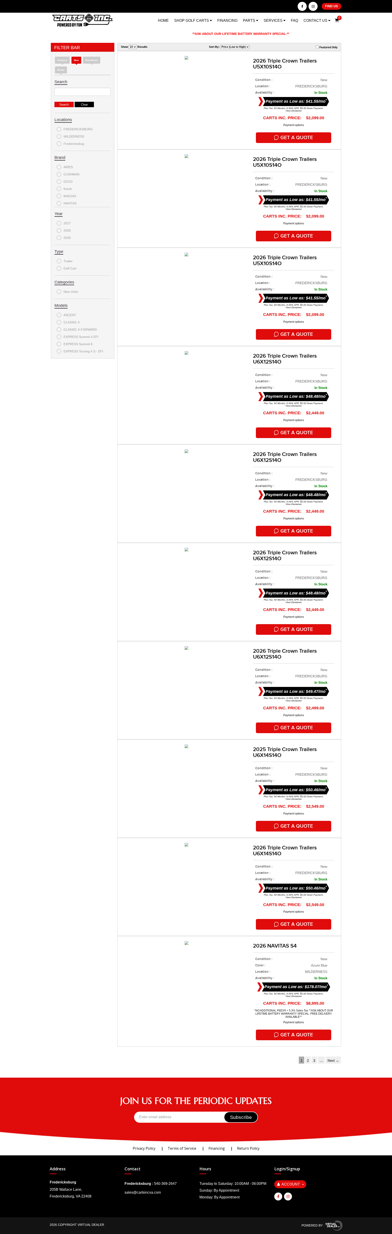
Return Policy (248, 1148)
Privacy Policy (144, 1148)
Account (291, 1184)
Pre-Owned (92, 60)
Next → (333, 1060)
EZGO (68, 181)
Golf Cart (70, 268)
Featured (62, 60)
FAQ (294, 20)
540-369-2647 (165, 1184)
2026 (67, 230)
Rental (60, 70)
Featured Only (328, 47)
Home (163, 20)
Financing (227, 20)
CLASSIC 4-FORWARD (80, 329)
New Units (71, 291)
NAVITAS (70, 203)
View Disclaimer (294, 110)
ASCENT (70, 315)
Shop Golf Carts (192, 20)
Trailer (68, 261)
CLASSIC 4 (72, 322)
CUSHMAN (71, 174)
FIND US (331, 6)
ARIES (68, 167)
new (76, 60)
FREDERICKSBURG (78, 129)
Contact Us (316, 20)
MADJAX (70, 196)
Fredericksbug (74, 143)
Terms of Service (182, 1148)
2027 (67, 223)
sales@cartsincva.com (143, 1192)
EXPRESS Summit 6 (78, 344)
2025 (67, 238)
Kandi (68, 189)
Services (273, 20)
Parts (249, 20)
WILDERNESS (74, 136)
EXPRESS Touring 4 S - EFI (83, 351)
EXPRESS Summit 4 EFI (81, 337)
